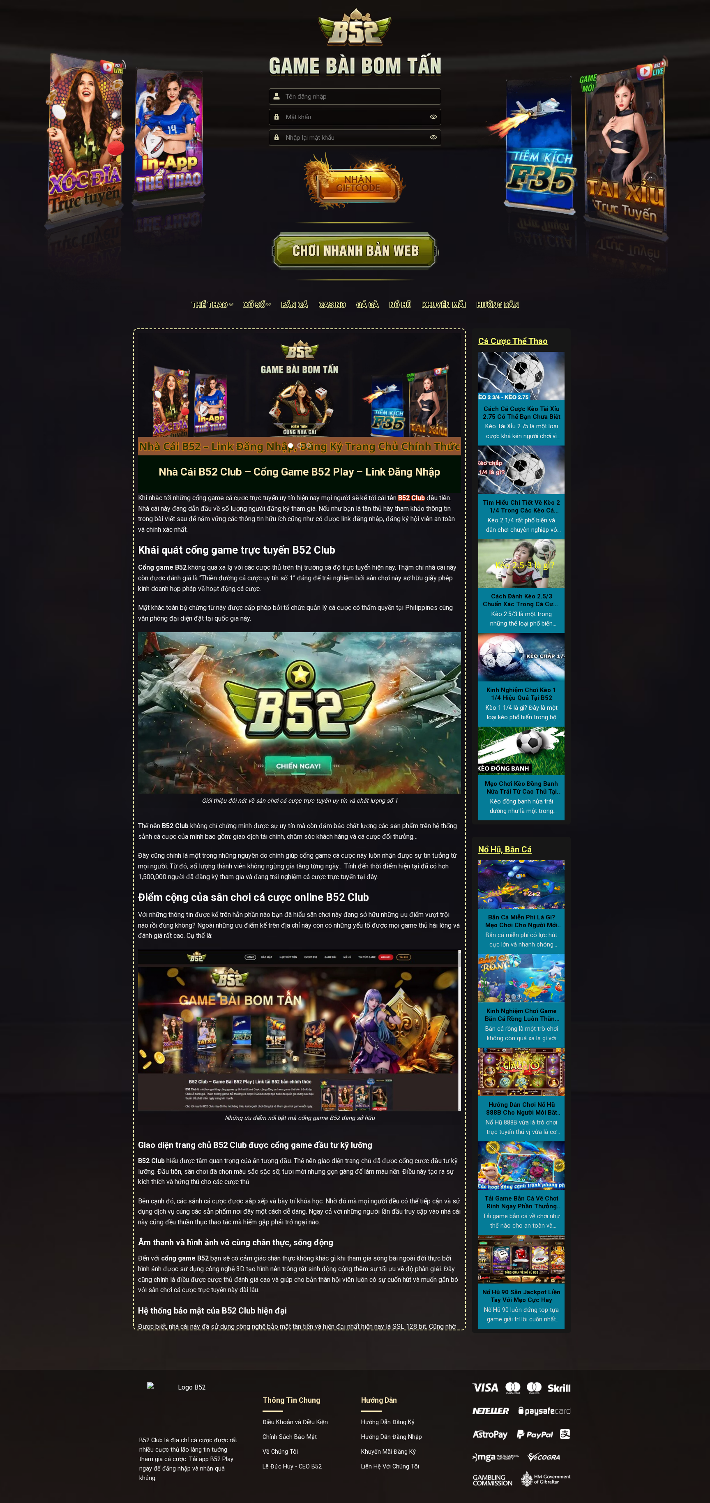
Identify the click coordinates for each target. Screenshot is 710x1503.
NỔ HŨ (401, 305)
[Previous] (155, 394)
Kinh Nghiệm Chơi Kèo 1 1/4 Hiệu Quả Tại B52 (521, 694)
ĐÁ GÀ (368, 305)
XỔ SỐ (254, 305)
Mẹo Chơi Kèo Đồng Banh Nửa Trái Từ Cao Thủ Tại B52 (521, 788)
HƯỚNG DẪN (498, 305)
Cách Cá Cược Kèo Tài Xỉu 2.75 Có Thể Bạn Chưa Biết (521, 413)
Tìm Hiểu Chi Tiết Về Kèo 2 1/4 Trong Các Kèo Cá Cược (521, 507)
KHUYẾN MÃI (444, 305)
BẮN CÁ (294, 305)
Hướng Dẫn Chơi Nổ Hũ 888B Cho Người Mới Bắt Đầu (521, 1109)
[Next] (444, 394)
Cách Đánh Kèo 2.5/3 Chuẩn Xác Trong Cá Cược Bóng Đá (521, 601)
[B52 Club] (355, 26)
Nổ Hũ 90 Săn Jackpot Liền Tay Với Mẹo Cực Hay (521, 1296)
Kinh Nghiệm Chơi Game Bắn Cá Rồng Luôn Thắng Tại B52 (521, 1015)
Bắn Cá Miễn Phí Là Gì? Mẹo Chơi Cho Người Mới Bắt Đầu (521, 922)
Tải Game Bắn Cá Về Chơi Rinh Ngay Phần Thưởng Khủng (521, 1203)
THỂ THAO (209, 305)
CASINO (332, 305)
